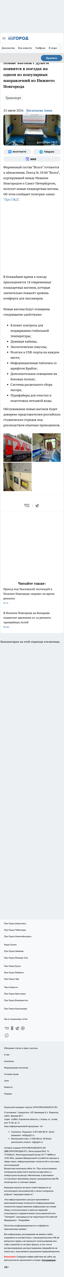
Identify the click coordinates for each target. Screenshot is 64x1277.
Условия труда (11, 1074)
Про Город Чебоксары (15, 930)
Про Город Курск (12, 966)
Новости (8, 1087)
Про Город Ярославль (15, 993)
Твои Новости (11, 987)
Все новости (25, 48)
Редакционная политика (16, 1067)
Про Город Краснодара (15, 1008)
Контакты (9, 1061)
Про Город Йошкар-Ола (16, 957)
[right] (60, 48)
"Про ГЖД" (11, 199)
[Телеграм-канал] (47, 151)
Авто (6, 1080)
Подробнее (24, 1220)
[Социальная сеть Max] (32, 159)
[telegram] (38, 505)
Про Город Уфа (11, 979)
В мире (53, 48)
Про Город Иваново (14, 951)
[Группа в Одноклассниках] (12, 1028)
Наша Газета (10, 944)
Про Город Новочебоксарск (17, 936)
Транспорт (13, 98)
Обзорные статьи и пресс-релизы (21, 1048)
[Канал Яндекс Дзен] (22, 1028)
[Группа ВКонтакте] (17, 151)
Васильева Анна (39, 110)
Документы (8, 48)
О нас (7, 1054)
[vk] (27, 505)
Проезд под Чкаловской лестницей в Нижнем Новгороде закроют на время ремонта (28, 595)
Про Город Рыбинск (14, 972)
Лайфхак (40, 48)
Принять (51, 58)
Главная (8, 1093)
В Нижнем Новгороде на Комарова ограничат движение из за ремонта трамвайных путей (27, 619)
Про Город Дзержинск (15, 923)
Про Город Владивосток (16, 1000)
